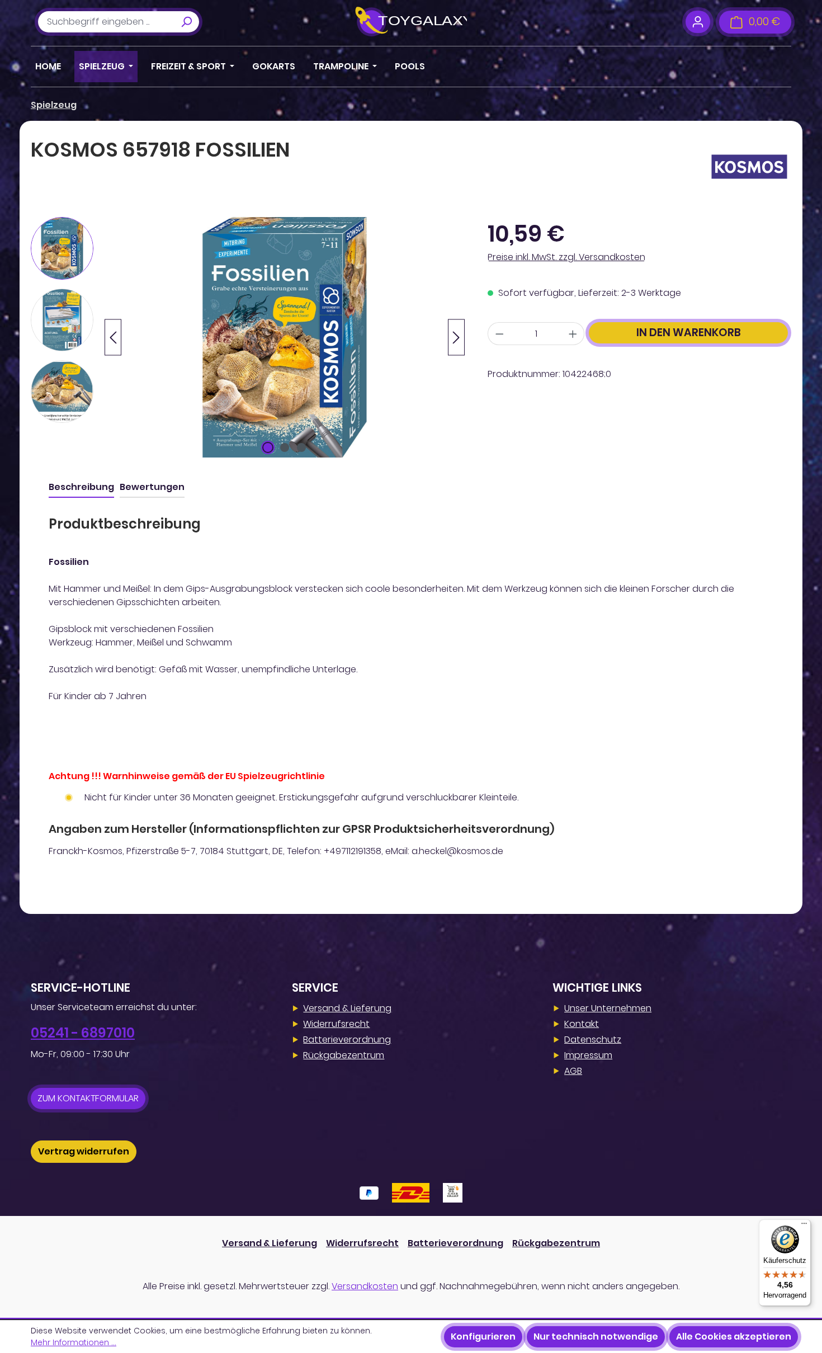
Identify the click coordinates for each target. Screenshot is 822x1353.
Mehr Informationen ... (73, 1342)
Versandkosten (365, 1286)
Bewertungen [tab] (152, 486)
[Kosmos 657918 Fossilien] (284, 337)
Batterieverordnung (347, 1039)
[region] (248, 337)
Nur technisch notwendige (595, 1336)
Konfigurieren (483, 1336)
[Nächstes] (456, 337)
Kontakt (581, 1023)
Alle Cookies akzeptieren (733, 1336)
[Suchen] (186, 21)
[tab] (81, 488)
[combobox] (106, 21)
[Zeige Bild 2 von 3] (284, 447)
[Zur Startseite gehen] (411, 22)
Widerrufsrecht (336, 1023)
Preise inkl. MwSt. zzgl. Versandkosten (566, 257)
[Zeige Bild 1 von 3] (267, 447)
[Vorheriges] (113, 337)
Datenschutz (592, 1039)
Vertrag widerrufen (83, 1151)
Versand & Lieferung (347, 1008)
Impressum (588, 1055)
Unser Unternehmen (607, 1008)
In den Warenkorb (688, 332)
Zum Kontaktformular (88, 1098)
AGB (573, 1070)
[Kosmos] (749, 167)
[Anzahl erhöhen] (573, 333)
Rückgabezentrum (343, 1055)
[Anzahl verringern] (499, 333)
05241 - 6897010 (83, 1033)
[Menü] (804, 1226)
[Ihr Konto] (698, 22)
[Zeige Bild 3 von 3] (301, 447)
